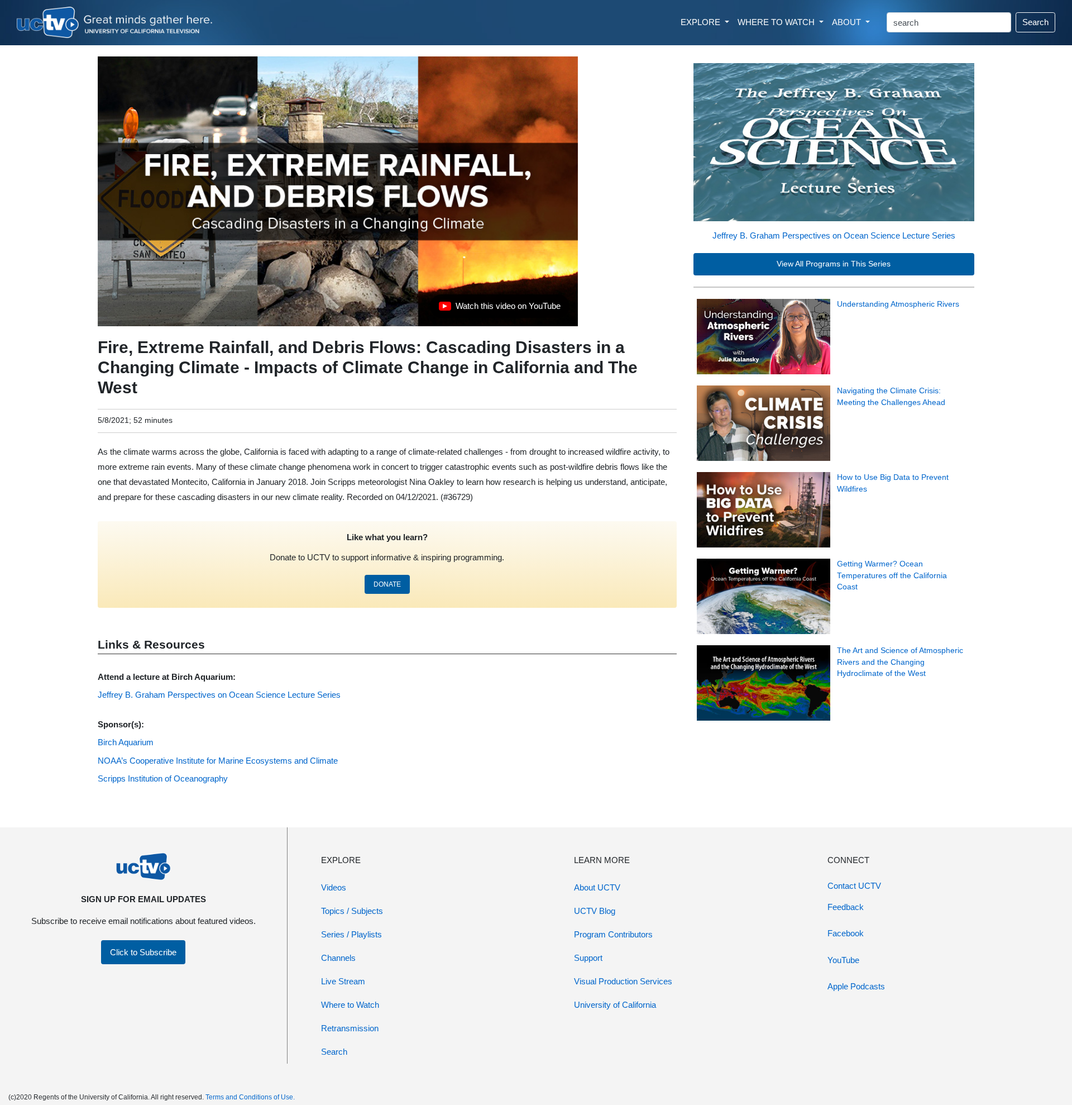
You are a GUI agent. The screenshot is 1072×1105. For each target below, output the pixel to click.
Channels (338, 958)
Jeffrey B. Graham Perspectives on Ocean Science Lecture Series (833, 235)
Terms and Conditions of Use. (250, 1097)
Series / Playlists (351, 934)
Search (1035, 22)
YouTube (843, 960)
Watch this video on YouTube (499, 309)
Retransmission (350, 1028)
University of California (615, 1004)
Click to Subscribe (143, 952)
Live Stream (343, 981)
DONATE (387, 584)
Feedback (845, 907)
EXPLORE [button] (701, 22)
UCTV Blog (594, 911)
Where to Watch (350, 1004)
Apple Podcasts (856, 986)
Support (588, 958)
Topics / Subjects (352, 911)
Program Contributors (613, 934)
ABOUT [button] (847, 22)
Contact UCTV (854, 885)
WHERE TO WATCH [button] (777, 22)
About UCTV (597, 887)
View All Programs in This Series (834, 264)
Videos (333, 887)
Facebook (845, 933)
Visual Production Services (623, 981)
